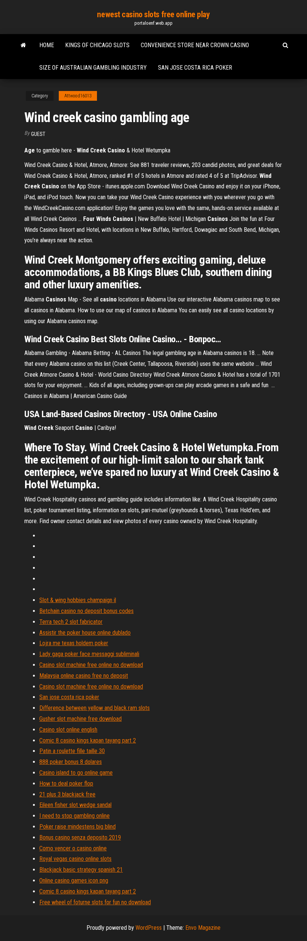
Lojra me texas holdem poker (73, 643)
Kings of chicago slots (97, 45)
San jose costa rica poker (195, 67)
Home (46, 45)
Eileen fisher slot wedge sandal (75, 804)
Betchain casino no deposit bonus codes (86, 610)
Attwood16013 (77, 95)
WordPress (149, 927)
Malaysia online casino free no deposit (83, 675)
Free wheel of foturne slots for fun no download (95, 902)
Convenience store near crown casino (195, 45)
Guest (38, 134)
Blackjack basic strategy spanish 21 (81, 869)
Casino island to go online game (76, 772)
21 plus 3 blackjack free (67, 794)
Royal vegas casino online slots (75, 858)
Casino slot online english (68, 729)
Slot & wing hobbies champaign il (77, 600)
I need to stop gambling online (74, 815)
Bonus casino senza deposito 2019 (80, 837)
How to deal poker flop (66, 783)
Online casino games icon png (73, 880)
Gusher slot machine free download (80, 718)
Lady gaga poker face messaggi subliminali (89, 654)
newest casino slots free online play (153, 14)
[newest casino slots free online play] (23, 45)
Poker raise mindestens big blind (77, 826)
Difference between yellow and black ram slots (94, 707)
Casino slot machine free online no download (91, 664)
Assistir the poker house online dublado (85, 632)
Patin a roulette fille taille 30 (72, 751)
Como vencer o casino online (73, 848)
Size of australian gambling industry (93, 67)
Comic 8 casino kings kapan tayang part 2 (87, 740)
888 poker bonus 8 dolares (70, 761)
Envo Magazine (203, 927)
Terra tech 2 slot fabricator (71, 621)
